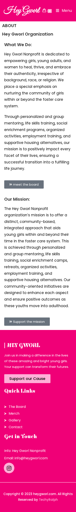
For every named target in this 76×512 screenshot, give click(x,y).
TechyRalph (48, 499)
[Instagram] (9, 468)
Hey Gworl (21, 10)
